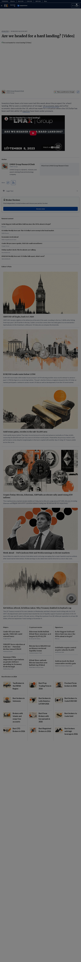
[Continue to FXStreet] (77, 4)
